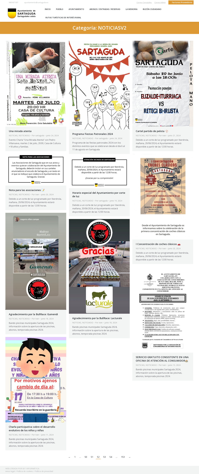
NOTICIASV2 (24, 135)
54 (111, 456)
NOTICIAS (13, 135)
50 (86, 456)
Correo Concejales (144, 2)
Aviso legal (10, 471)
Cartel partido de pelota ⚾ (152, 131)
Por (38, 135)
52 (98, 456)
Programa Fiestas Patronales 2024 (92, 134)
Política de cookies (25, 471)
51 (92, 456)
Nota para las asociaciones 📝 (27, 190)
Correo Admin (160, 2)
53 (104, 456)
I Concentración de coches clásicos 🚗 (158, 244)
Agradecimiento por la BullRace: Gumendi (33, 314)
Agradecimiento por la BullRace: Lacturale (97, 318)
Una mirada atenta (20, 131)
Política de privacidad (44, 471)
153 (123, 456)
